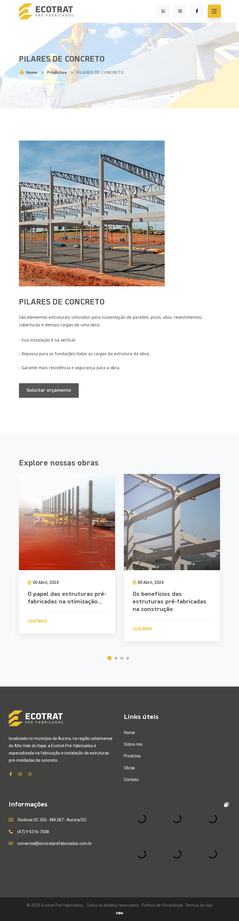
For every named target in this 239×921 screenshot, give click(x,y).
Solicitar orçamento (49, 390)
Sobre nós (133, 744)
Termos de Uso (198, 905)
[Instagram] (180, 11)
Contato (131, 779)
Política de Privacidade (162, 905)
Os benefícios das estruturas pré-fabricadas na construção (169, 601)
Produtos (57, 73)
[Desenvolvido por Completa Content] (119, 912)
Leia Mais (37, 621)
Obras (129, 768)
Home (31, 73)
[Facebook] (196, 11)
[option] (67, 561)
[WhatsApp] (163, 11)
